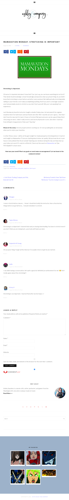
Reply (5, 209)
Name (5, 338)
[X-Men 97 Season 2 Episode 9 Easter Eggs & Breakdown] (33, 464)
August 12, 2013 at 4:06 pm (15, 222)
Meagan (11, 197)
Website (6, 352)
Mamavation (51, 143)
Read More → (7, 393)
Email (5, 345)
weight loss (26, 168)
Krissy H (11, 287)
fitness (16, 168)
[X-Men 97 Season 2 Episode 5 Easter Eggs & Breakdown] (49, 475)
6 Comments (26, 45)
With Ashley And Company (34, 17)
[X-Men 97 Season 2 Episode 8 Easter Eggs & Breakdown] (49, 464)
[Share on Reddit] (19, 51)
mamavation (20, 168)
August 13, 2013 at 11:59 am (16, 289)
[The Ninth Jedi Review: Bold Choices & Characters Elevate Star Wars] (17, 464)
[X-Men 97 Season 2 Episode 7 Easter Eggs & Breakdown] (17, 483)
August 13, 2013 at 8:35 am (15, 245)
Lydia (10, 264)
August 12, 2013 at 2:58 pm (15, 199)
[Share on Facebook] (6, 51)
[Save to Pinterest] (26, 51)
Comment (7, 317)
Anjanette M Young (15, 243)
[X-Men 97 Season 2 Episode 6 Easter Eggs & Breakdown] (33, 483)
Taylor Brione (13, 220)
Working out (33, 168)
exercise (12, 168)
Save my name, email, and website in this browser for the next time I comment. (28, 361)
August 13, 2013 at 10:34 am (16, 266)
